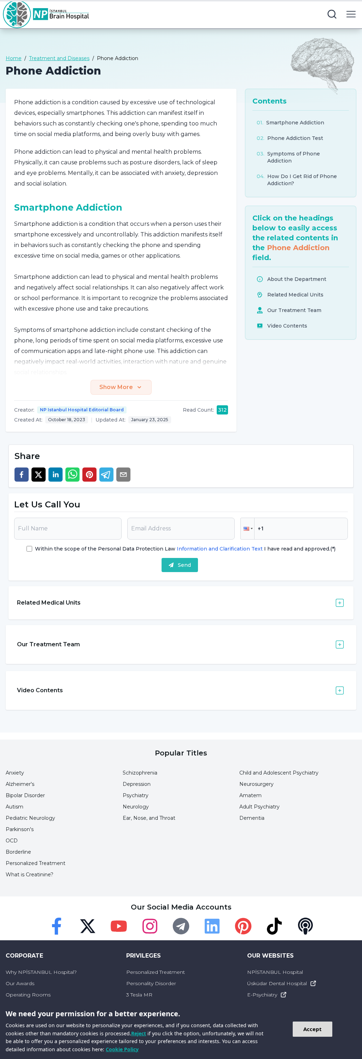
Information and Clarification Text (219, 549)
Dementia (251, 818)
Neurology (136, 807)
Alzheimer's (20, 784)
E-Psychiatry (262, 995)
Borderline (18, 852)
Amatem (250, 795)
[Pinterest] (243, 926)
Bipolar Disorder (25, 795)
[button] (247, 528)
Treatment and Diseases (59, 58)
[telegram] (106, 474)
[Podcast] (305, 926)
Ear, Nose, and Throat (149, 818)
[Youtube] (118, 926)
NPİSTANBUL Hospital (275, 972)
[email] (123, 474)
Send (184, 565)
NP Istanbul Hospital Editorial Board (82, 409)
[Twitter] (87, 926)
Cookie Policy (122, 1049)
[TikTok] (274, 926)
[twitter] (38, 474)
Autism (14, 807)
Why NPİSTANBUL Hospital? (41, 972)
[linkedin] (55, 474)
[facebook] (21, 474)
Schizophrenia (140, 773)
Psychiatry (135, 795)
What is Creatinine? (29, 874)
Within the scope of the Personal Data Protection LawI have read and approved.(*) (185, 549)
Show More (116, 387)
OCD (12, 840)
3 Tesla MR (139, 995)
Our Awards (20, 983)
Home (14, 58)
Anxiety (15, 773)
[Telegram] (181, 926)
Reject (138, 1033)
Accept (312, 1028)
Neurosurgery (256, 784)
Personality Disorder (151, 983)
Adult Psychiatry (259, 807)
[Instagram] (149, 926)
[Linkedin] (212, 926)
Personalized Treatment (35, 863)
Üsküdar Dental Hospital (277, 983)
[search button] (332, 14)
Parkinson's (20, 829)
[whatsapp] (72, 474)
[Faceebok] (56, 926)
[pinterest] (89, 474)
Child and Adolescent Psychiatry (279, 773)
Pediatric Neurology (30, 818)
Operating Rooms (28, 995)
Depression (137, 784)
